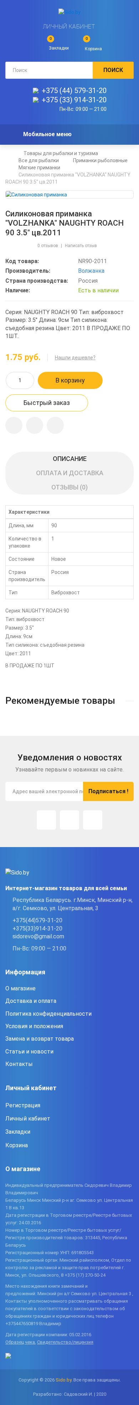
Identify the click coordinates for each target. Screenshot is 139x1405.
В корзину (70, 380)
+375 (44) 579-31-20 (74, 90)
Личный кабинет (69, 26)
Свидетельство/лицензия (65, 1342)
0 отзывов (47, 245)
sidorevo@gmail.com (38, 936)
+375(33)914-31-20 (37, 928)
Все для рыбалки (39, 160)
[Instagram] (46, 820)
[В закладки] (13, 425)
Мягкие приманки (39, 167)
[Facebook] (69, 820)
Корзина (16, 1145)
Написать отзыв (81, 245)
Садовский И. (78, 1394)
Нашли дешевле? (75, 357)
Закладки (17, 1131)
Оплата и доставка (69, 473)
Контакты (19, 1064)
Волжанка (91, 270)
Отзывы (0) (69, 487)
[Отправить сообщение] (34, 425)
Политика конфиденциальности (48, 1013)
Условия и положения (34, 1026)
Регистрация (22, 1105)
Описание (70, 458)
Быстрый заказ (47, 402)
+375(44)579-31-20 (37, 920)
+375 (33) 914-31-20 (74, 100)
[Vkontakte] (92, 820)
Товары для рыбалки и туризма (61, 153)
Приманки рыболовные (100, 160)
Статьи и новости (29, 1051)
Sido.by (63, 1380)
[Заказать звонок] (55, 425)
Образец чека (20, 1342)
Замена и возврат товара (39, 1038)
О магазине (20, 988)
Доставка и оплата (30, 1001)
